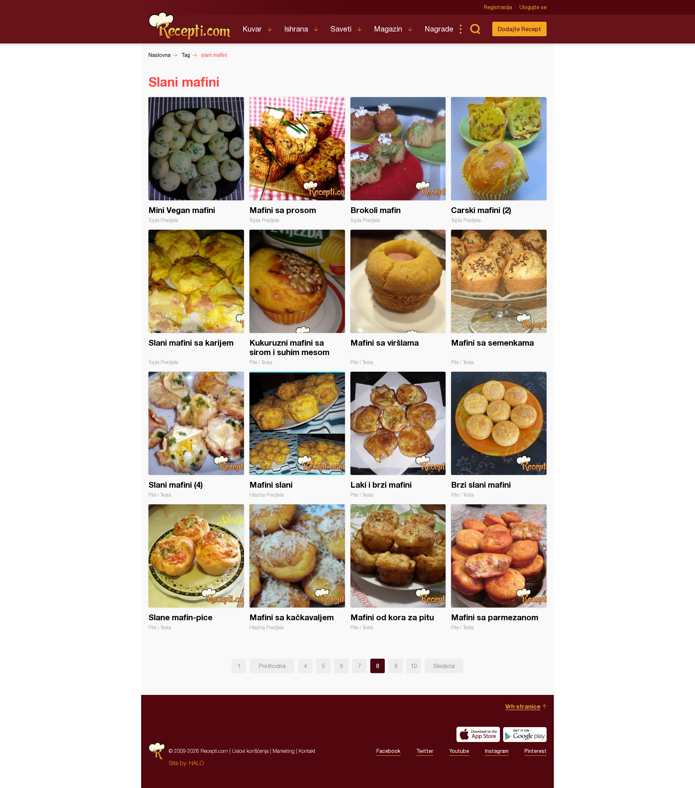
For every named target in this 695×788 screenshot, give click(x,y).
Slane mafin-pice (196, 567)
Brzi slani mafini (499, 435)
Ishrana (296, 29)
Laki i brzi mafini (398, 435)
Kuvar (252, 29)
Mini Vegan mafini (196, 160)
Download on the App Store (478, 734)
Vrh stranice (522, 706)
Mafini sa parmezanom (499, 567)
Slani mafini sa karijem (196, 297)
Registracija (498, 7)
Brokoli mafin (398, 160)
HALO (196, 763)
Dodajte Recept (519, 28)
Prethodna (272, 666)
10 (413, 666)
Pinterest (536, 751)
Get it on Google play (525, 734)
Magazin (388, 29)
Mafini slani (297, 435)
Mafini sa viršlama (398, 297)
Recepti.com (190, 26)
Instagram (497, 751)
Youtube (459, 751)
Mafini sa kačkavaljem (297, 567)
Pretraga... (475, 29)
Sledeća (444, 666)
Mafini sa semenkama (499, 297)
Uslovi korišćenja (250, 751)
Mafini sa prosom (297, 160)
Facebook (388, 751)
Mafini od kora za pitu (398, 567)
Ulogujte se (533, 7)
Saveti (340, 29)
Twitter (424, 751)
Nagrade (439, 29)
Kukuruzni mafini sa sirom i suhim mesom (297, 297)
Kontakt (307, 751)
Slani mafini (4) (196, 435)
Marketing (284, 751)
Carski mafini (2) (499, 160)
